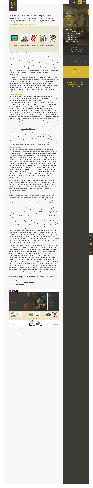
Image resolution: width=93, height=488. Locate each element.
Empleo (78, 35)
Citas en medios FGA (71, 37)
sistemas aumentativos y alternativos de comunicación (28, 150)
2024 (69, 14)
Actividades (78, 33)
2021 (69, 20)
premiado (47, 141)
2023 (69, 16)
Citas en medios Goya (72, 39)
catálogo (19, 253)
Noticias (80, 31)
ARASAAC (41, 81)
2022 (69, 18)
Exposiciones (69, 33)
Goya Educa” (20, 284)
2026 (69, 9)
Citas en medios (70, 35)
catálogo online (29, 282)
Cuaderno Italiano (71, 31)
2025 (69, 12)
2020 (69, 22)
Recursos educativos (72, 41)
